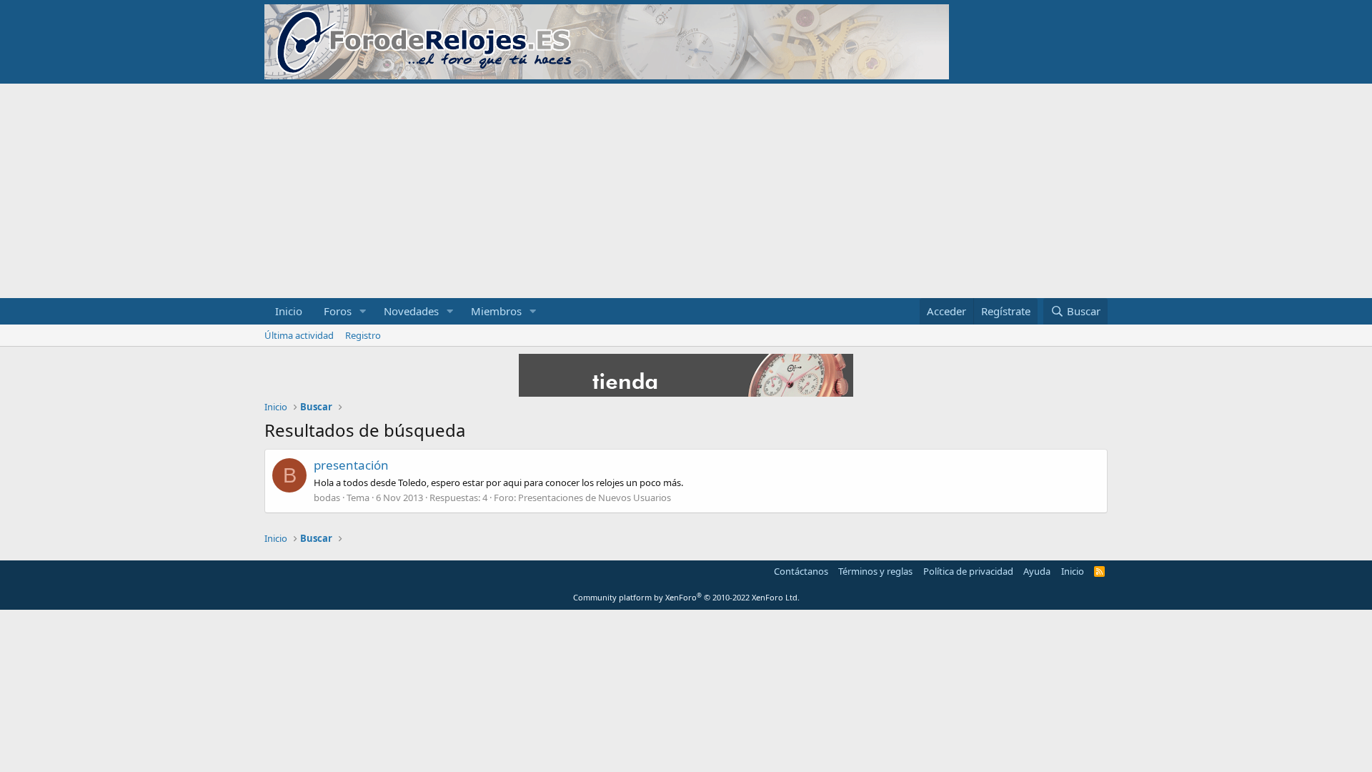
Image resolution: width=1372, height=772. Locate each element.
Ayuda (1036, 571)
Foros (338, 311)
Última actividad (299, 335)
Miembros (496, 311)
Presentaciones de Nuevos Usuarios (594, 497)
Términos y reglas (875, 571)
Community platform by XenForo (686, 597)
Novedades (411, 311)
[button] (363, 311)
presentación (351, 465)
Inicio (288, 311)
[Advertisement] (686, 191)
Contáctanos (801, 571)
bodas (327, 497)
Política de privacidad (968, 571)
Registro (363, 335)
